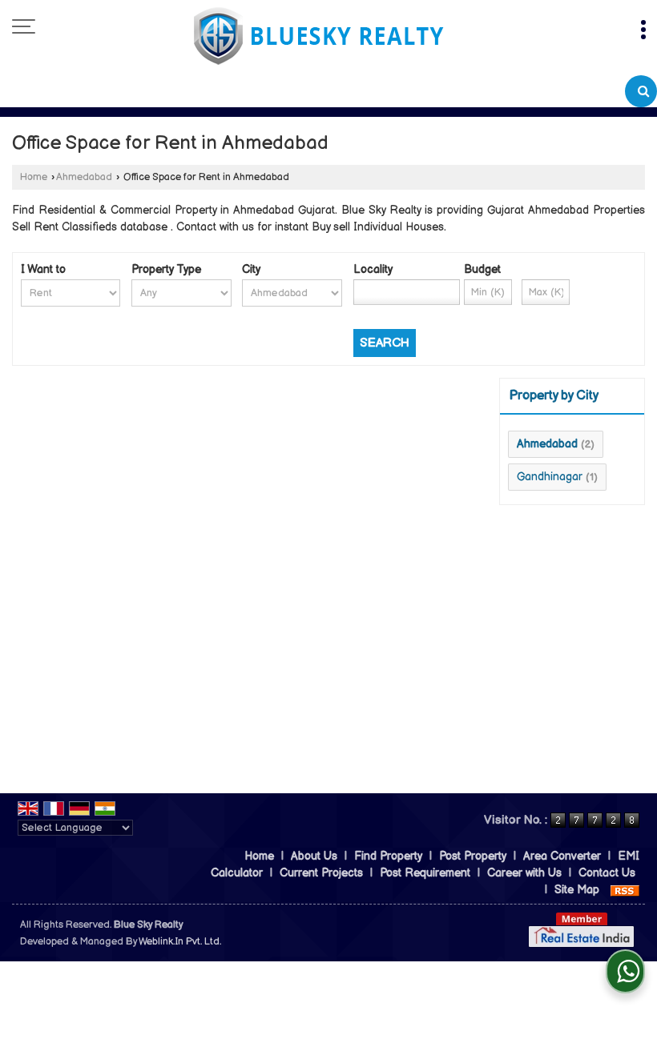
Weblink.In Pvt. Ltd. (180, 942)
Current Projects (321, 873)
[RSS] (625, 890)
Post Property (472, 856)
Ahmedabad (84, 177)
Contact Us (606, 873)
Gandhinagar (549, 476)
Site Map (576, 890)
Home (33, 177)
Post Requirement (425, 873)
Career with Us (524, 873)
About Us (314, 856)
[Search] (641, 91)
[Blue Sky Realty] (319, 37)
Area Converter (562, 856)
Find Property (388, 856)
